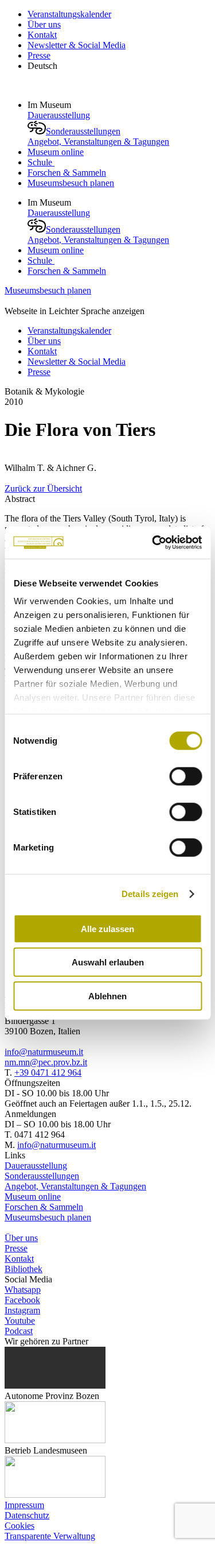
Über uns (44, 24)
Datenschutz (27, 1515)
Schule (41, 162)
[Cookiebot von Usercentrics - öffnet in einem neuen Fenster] (153, 542)
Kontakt (42, 35)
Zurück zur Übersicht (43, 488)
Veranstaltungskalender (69, 14)
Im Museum (50, 105)
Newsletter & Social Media (77, 45)
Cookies (19, 1525)
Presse (39, 55)
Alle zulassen (107, 928)
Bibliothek (23, 1269)
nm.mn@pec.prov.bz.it (46, 1062)
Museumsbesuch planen (71, 183)
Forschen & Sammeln (67, 172)
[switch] (185, 776)
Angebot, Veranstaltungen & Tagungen (98, 141)
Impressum (24, 1505)
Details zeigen (150, 894)
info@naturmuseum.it (44, 1052)
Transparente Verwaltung (50, 1536)
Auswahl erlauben (108, 962)
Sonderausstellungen (83, 131)
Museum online (56, 152)
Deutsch (42, 66)
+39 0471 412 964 (47, 1072)
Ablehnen (107, 995)
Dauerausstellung (59, 115)
